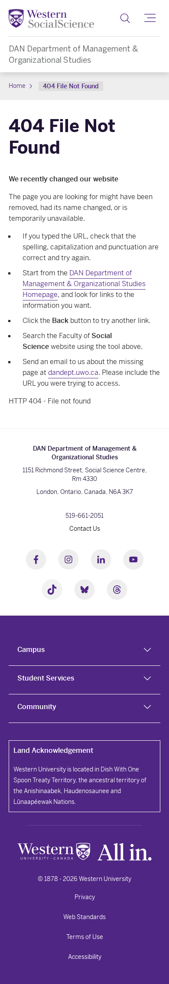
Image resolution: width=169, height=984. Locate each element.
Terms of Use (84, 937)
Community (36, 706)
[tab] (84, 651)
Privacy (85, 897)
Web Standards (84, 917)
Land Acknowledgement (53, 750)
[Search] (125, 18)
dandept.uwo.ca (73, 372)
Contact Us (84, 528)
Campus (31, 649)
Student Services (45, 678)
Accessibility (84, 957)
